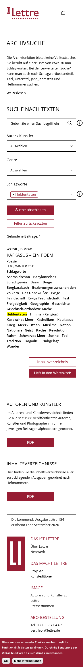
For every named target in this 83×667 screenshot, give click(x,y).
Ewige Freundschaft (44, 298)
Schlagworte (17, 184)
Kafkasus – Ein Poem (30, 255)
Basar (35, 282)
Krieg (11, 325)
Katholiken (45, 319)
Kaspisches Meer (20, 319)
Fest (66, 298)
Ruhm (11, 335)
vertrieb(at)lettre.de (45, 630)
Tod (65, 335)
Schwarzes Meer (32, 335)
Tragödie (31, 341)
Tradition (14, 341)
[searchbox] (41, 146)
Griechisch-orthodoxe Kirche (29, 309)
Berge (47, 282)
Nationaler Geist (20, 330)
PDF (30, 442)
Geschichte (61, 303)
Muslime (50, 325)
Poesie (12, 261)
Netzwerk (38, 551)
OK (6, 661)
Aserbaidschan (18, 277)
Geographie (39, 303)
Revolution (58, 330)
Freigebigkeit (17, 303)
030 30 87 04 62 (49, 625)
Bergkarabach (18, 287)
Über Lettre (39, 546)
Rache (41, 330)
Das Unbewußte (35, 293)
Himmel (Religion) (44, 314)
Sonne (53, 335)
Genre (12, 159)
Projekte (37, 571)
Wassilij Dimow (19, 249)
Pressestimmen (42, 606)
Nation (65, 325)
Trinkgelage (50, 341)
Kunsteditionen (42, 576)
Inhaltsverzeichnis (52, 361)
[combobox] (41, 146)
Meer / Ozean (29, 325)
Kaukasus (65, 319)
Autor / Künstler (20, 135)
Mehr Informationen (27, 661)
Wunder (13, 346)
